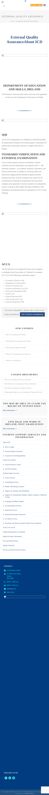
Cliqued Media (29, 793)
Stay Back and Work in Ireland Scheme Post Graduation (23, 523)
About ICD (6, 442)
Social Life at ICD (9, 527)
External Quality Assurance (14, 451)
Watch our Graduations (13, 360)
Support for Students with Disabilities (17, 491)
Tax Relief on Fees (11, 519)
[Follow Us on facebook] (6, 778)
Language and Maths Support (14, 501)
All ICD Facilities (11, 469)
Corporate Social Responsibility (15, 456)
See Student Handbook (32, 314)
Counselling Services (11, 482)
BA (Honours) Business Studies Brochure (18, 388)
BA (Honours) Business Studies (16, 347)
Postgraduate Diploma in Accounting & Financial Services (23, 392)
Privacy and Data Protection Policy (14, 550)
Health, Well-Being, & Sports (14, 486)
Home (13, 21)
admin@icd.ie (11, 589)
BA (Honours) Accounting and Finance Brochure (20, 384)
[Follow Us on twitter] (13, 778)
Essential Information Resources (15, 514)
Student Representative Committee (14, 532)
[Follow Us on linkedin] (9, 778)
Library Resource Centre (13, 464)
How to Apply (9, 447)
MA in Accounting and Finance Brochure (18, 380)
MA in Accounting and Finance (16, 334)
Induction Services (11, 510)
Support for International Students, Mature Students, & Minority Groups (26, 496)
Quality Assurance (9, 545)
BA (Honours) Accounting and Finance (18, 341)
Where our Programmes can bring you (18, 354)
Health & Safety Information (12, 536)
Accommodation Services (13, 506)
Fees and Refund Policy (10, 541)
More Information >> (10, 410)
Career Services (10, 478)
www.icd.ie (10, 592)
